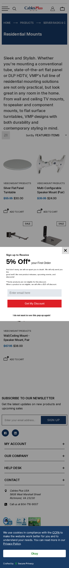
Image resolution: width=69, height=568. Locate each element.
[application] (34, 547)
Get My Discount (34, 303)
